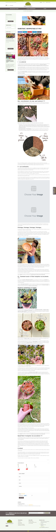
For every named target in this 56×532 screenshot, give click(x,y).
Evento (45, 8)
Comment (20, 486)
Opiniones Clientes (53, 191)
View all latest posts (10, 48)
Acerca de (19, 521)
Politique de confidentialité (21, 524)
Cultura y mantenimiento (31, 8)
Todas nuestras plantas (14, 8)
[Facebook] (6, 525)
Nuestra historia (20, 523)
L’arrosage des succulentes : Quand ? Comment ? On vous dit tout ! (10, 61)
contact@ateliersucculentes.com (45, 527)
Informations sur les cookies (21, 525)
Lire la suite (7, 42)
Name (19, 476)
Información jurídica (31, 521)
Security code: (21, 495)
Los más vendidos (31, 523)
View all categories (10, 21)
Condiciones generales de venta (32, 522)
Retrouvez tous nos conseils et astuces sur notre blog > (11, 2)
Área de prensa (20, 522)
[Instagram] (7, 525)
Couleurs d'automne (9, 38)
